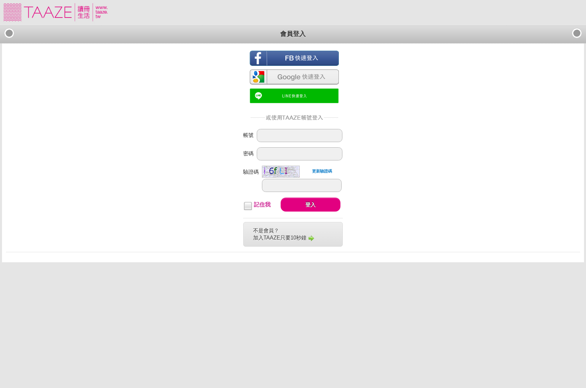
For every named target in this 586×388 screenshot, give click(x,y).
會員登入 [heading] (293, 33)
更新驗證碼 (322, 171)
